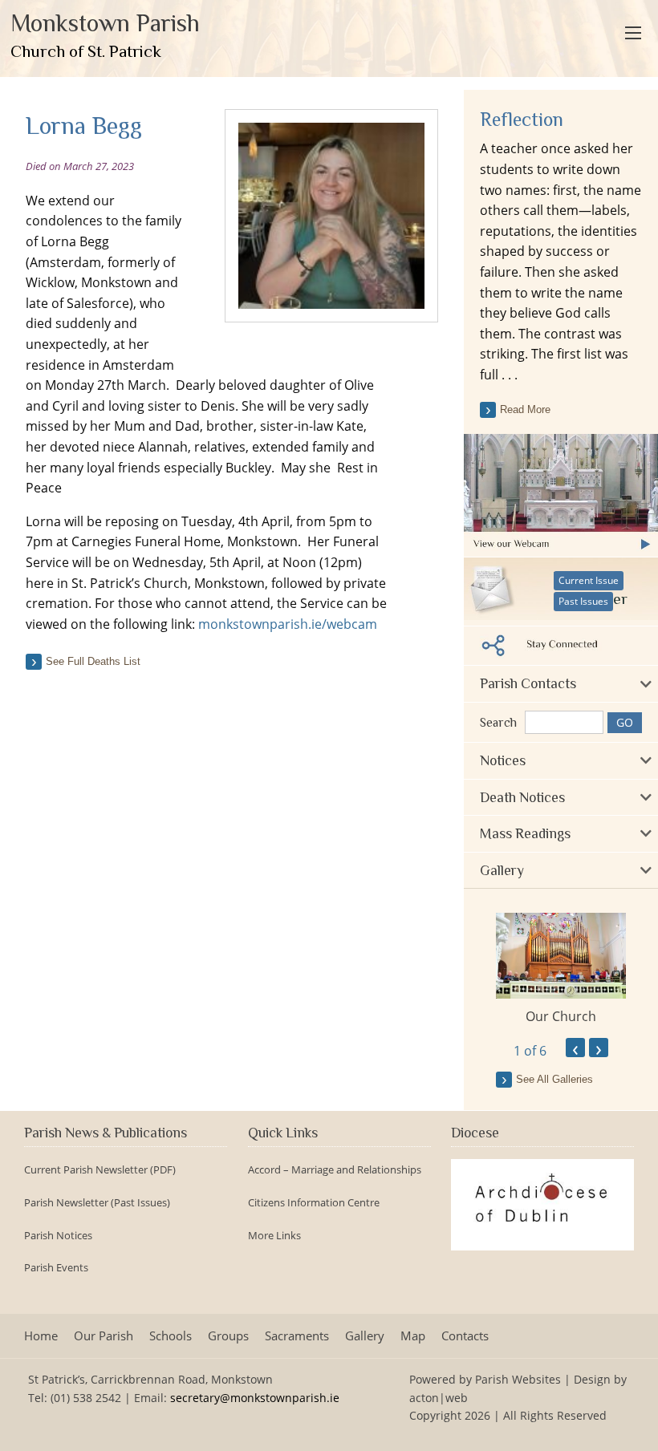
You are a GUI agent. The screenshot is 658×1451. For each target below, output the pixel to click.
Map (412, 1336)
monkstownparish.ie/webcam (287, 624)
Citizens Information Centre (314, 1203)
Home (41, 1336)
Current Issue (588, 580)
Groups (228, 1336)
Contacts (465, 1336)
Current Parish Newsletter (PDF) (100, 1170)
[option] (561, 969)
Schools (170, 1336)
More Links (274, 1235)
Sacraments (297, 1336)
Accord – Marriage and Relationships (334, 1170)
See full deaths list (93, 661)
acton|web (438, 1397)
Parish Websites (518, 1379)
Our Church (561, 1016)
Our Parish (103, 1336)
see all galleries (554, 1079)
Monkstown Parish (105, 35)
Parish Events (56, 1268)
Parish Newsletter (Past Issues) (97, 1203)
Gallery (364, 1336)
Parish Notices (58, 1235)
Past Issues (583, 601)
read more (525, 409)
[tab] (561, 684)
